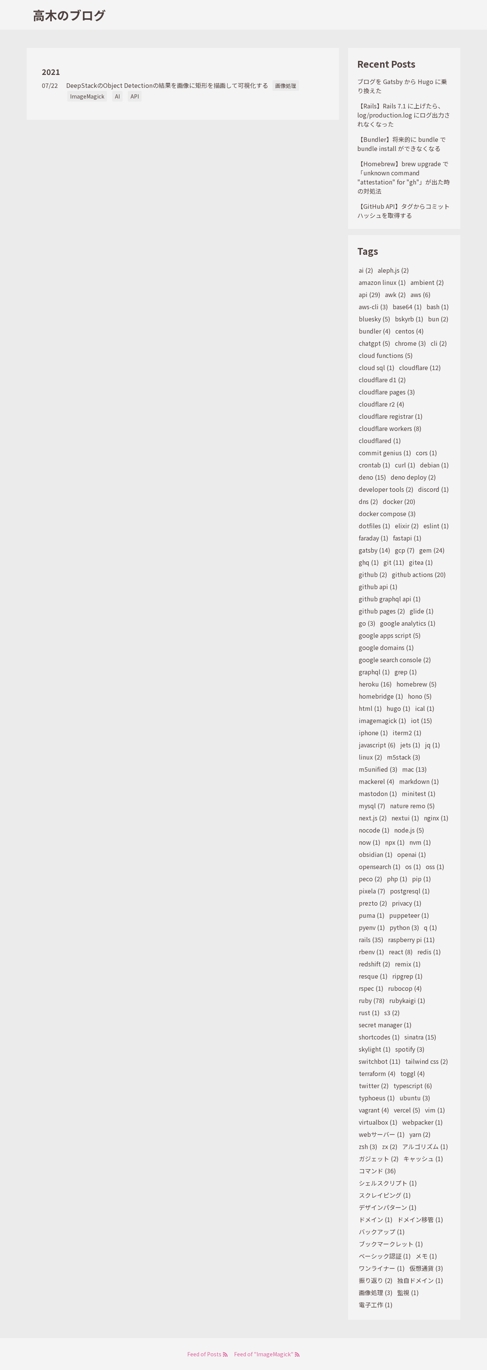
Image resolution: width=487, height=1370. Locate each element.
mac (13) (414, 769)
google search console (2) (395, 659)
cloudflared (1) (380, 440)
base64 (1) (407, 306)
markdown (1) (419, 781)
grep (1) (406, 671)
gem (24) (432, 550)
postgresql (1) (410, 890)
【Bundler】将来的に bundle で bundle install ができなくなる (401, 144)
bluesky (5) (374, 318)
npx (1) (395, 842)
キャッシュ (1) (423, 1158)
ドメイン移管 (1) (420, 1219)
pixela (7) (372, 890)
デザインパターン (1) (388, 1207)
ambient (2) (427, 282)
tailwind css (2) (426, 1061)
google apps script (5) (390, 635)
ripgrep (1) (407, 976)
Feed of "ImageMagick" (264, 1354)
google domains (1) (386, 647)
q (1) (430, 927)
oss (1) (435, 866)
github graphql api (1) (390, 598)
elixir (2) (407, 525)
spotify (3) (410, 1049)
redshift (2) (374, 963)
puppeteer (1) (409, 915)
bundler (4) (375, 330)
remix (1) (408, 963)
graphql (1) (374, 671)
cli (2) (439, 343)
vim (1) (435, 1109)
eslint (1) (436, 525)
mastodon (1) (378, 793)
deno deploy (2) (413, 477)
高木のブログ (69, 15)
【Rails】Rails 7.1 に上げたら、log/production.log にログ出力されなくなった (403, 115)
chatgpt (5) (374, 343)
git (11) (394, 562)
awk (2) (395, 294)
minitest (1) (419, 793)
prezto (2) (373, 903)
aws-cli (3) (373, 306)
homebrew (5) (416, 683)
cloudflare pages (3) (387, 391)
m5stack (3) (403, 756)
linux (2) (370, 756)
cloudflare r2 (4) (381, 403)
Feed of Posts (205, 1354)
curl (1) (405, 464)
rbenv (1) (371, 951)
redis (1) (429, 951)
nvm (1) (420, 842)
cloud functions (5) (386, 355)
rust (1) (369, 1012)
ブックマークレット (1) (391, 1243)
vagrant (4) (374, 1109)
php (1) (397, 878)
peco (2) (370, 878)
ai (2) (366, 270)
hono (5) (420, 696)
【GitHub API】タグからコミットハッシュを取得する (403, 211)
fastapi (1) (407, 537)
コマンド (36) (377, 1170)
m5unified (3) (378, 769)
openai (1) (411, 854)
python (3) (404, 927)
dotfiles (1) (374, 525)
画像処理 (285, 85)
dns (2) (368, 501)
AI (117, 96)
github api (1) (378, 586)
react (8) (401, 951)
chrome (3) (410, 343)
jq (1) (432, 744)
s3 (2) (392, 1012)
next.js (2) (373, 817)
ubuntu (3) (414, 1097)
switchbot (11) (380, 1061)
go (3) (367, 623)
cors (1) (426, 452)
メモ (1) (426, 1255)
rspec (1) (371, 988)
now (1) (369, 842)
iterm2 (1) (407, 732)
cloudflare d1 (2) (382, 379)
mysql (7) (372, 805)
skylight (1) (375, 1049)
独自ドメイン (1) (420, 1280)
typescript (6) (412, 1085)
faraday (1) (373, 537)
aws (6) (421, 294)
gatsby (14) (374, 550)
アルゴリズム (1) (425, 1146)
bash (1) (438, 306)
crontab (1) (374, 464)
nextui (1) (405, 817)
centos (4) (409, 330)
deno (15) (372, 477)
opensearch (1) (380, 866)
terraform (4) (377, 1073)
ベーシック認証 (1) (385, 1255)
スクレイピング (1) (385, 1195)
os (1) (413, 866)
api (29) (369, 294)
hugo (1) (399, 708)
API (135, 96)
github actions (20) (419, 574)
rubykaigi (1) (407, 1000)
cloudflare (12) (420, 367)
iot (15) (421, 720)
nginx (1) (436, 817)
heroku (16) (375, 683)
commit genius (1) (385, 452)
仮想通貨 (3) (426, 1268)
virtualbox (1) (378, 1122)
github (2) (373, 574)
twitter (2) (374, 1085)
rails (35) (371, 939)
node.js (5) (409, 829)
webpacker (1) (422, 1122)
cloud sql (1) (377, 367)
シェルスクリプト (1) (388, 1182)
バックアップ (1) (382, 1231)
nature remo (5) (412, 805)
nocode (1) (374, 829)
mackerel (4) (377, 781)
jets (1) (410, 744)
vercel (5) (407, 1109)
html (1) (370, 708)
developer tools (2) (386, 489)
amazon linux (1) (382, 282)
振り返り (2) (376, 1280)
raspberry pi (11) (411, 939)
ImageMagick (87, 96)
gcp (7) (405, 550)
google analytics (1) (408, 623)
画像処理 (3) (376, 1292)
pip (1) (421, 878)
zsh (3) (368, 1146)
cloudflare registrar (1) (391, 416)
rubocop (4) (405, 988)
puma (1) (372, 915)
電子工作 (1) (376, 1304)
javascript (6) (377, 744)
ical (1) (424, 708)
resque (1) (373, 976)
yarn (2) (420, 1134)
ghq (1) (369, 562)
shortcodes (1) (379, 1036)
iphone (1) (373, 732)
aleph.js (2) (393, 270)
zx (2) (390, 1146)
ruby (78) (372, 1000)
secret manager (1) (385, 1024)
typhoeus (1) (377, 1097)
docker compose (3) (387, 513)
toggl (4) (412, 1073)
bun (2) (438, 318)
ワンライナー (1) (382, 1268)
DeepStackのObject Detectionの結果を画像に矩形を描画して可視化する (167, 85)
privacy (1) (407, 903)
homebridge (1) (381, 696)
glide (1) (422, 610)
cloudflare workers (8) (390, 428)
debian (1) (434, 464)
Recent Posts (386, 63)
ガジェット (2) (379, 1158)
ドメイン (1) (376, 1219)
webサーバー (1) (382, 1134)
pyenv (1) (372, 927)
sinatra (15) (420, 1036)
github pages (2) (382, 610)
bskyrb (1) (409, 318)
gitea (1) (421, 562)
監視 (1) (408, 1292)
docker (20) (399, 501)
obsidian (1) (376, 854)
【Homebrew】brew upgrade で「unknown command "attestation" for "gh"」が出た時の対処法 (403, 177)
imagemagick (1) (382, 720)
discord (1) (433, 489)
